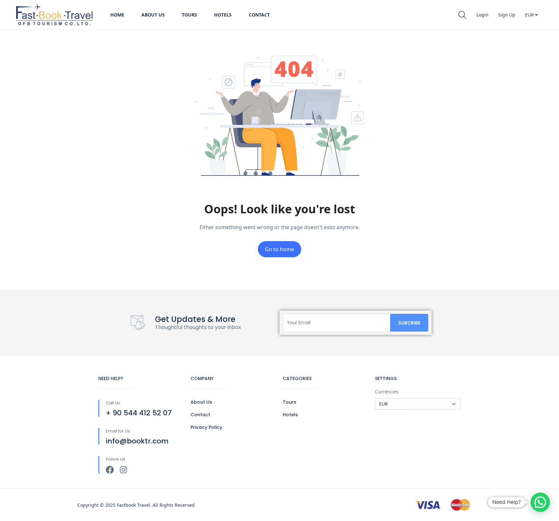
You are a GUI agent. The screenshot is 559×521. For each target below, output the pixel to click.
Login (482, 15)
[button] (540, 502)
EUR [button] (530, 15)
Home (117, 15)
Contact (259, 15)
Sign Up (506, 15)
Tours (189, 15)
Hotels (223, 15)
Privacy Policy (206, 427)
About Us (153, 15)
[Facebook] (110, 470)
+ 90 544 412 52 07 (139, 413)
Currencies (387, 391)
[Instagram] (123, 470)
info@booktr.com (137, 441)
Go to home (279, 249)
